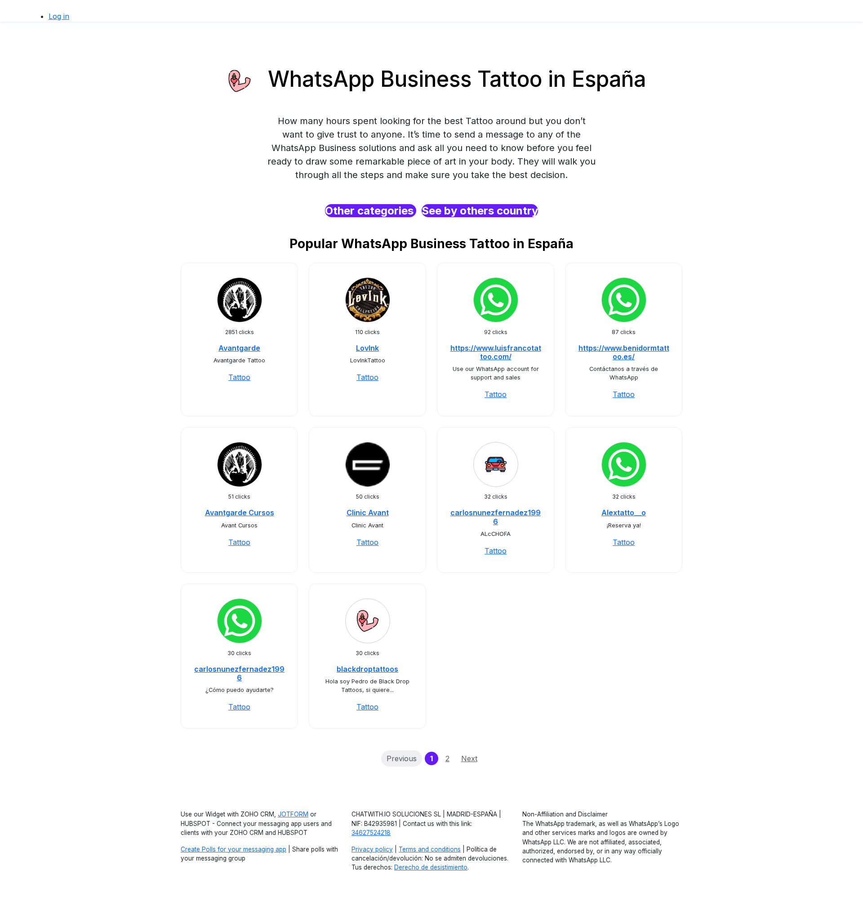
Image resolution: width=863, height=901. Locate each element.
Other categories (370, 210)
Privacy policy (372, 849)
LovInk (367, 347)
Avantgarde (239, 347)
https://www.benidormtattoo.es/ (623, 352)
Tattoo (239, 377)
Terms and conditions (430, 849)
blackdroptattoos (367, 669)
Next (469, 758)
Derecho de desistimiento (430, 867)
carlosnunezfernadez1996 (495, 517)
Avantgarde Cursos (239, 512)
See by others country (480, 210)
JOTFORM (293, 814)
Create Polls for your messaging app (233, 849)
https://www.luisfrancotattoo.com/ (495, 352)
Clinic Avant (368, 512)
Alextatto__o (623, 512)
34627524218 (371, 832)
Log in (59, 16)
